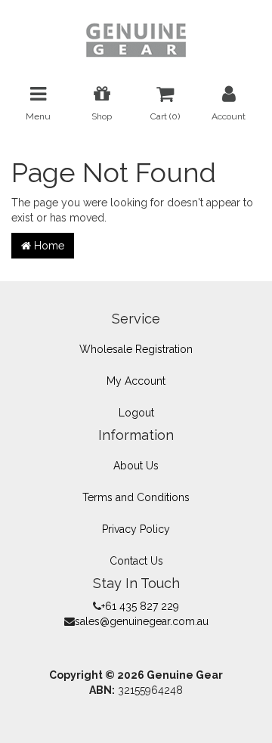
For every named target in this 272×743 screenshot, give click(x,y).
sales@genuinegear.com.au (142, 621)
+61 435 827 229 (140, 606)
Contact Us (136, 561)
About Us (136, 466)
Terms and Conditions (136, 497)
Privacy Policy (136, 529)
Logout (136, 413)
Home (47, 246)
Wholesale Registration (136, 349)
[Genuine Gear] (136, 39)
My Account (136, 381)
